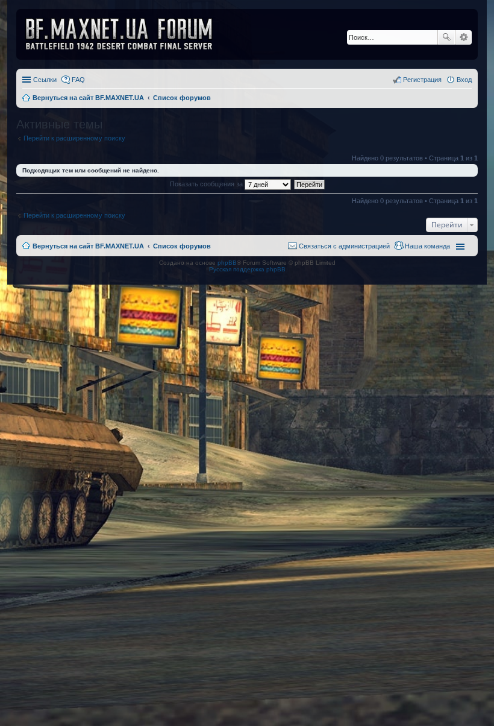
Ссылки (45, 79)
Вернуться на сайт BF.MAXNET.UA (88, 246)
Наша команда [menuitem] (427, 246)
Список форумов (182, 246)
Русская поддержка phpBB (247, 269)
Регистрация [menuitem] (422, 79)
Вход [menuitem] (464, 79)
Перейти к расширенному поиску (74, 138)
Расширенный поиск (463, 37)
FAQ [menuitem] (78, 79)
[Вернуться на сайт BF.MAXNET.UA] (126, 34)
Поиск (446, 37)
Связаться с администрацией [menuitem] (344, 246)
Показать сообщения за (207, 184)
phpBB (227, 262)
